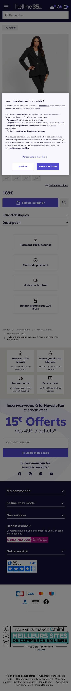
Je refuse (23, 166)
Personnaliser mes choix (34, 157)
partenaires (44, 106)
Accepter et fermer (48, 166)
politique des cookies (19, 148)
